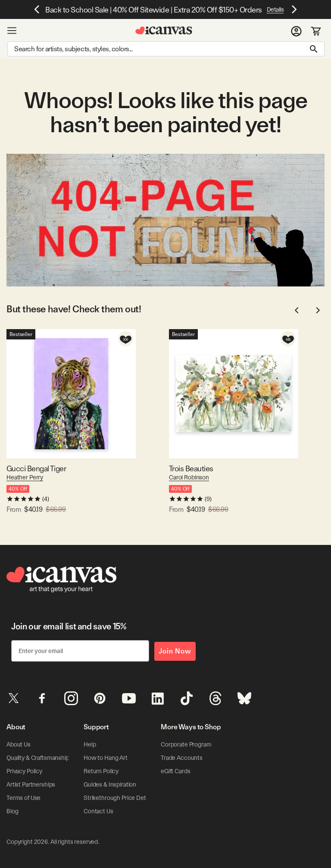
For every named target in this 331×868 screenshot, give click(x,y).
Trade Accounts (182, 757)
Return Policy (101, 771)
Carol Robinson (189, 477)
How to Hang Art (106, 757)
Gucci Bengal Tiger (36, 468)
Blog (12, 811)
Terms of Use (23, 797)
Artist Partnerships (30, 784)
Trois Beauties (191, 468)
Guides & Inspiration (110, 784)
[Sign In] (296, 30)
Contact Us (98, 811)
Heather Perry (24, 477)
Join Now (175, 651)
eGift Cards (175, 771)
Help (90, 744)
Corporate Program (186, 744)
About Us (18, 744)
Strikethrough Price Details (119, 797)
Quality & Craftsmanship (37, 757)
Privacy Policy (24, 771)
